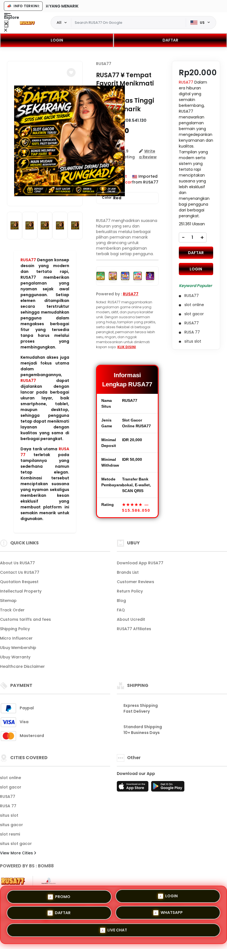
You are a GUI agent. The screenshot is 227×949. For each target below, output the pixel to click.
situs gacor (11, 825)
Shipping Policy (15, 629)
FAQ (121, 610)
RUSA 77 (8, 806)
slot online (10, 777)
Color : (111, 198)
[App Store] (133, 788)
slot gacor (10, 787)
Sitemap (8, 600)
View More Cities (17, 853)
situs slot (9, 815)
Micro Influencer (16, 638)
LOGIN (57, 40)
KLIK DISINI (126, 347)
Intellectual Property (21, 591)
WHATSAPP (172, 914)
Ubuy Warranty (15, 657)
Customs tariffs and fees (25, 619)
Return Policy (130, 591)
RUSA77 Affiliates (134, 629)
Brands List (128, 572)
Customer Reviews (135, 582)
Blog (121, 600)
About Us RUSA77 (17, 563)
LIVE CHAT (117, 931)
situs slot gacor (16, 843)
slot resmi (10, 834)
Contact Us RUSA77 (19, 572)
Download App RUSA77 (140, 563)
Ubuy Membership (18, 647)
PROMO (62, 897)
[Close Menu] (6, 23)
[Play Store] (167, 788)
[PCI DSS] (13, 881)
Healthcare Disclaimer (22, 666)
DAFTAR (170, 40)
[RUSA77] (27, 23)
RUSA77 (28, 260)
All (59, 22)
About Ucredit (131, 619)
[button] (71, 72)
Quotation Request (19, 582)
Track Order (12, 610)
